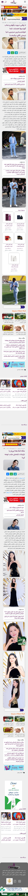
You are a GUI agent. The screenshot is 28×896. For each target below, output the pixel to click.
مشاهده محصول (20, 230)
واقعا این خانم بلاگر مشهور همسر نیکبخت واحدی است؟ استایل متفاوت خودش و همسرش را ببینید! (15, 172)
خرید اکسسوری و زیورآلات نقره (18, 78)
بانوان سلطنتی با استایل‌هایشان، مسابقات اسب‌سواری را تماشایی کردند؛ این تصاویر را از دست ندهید (14, 347)
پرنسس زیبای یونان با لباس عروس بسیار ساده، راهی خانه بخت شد (14, 352)
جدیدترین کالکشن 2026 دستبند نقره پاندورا (15, 84)
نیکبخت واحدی (20, 370)
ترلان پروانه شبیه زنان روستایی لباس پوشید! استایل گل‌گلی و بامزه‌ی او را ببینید (15, 341)
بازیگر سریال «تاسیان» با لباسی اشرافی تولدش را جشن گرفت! (14, 357)
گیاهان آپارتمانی (21, 81)
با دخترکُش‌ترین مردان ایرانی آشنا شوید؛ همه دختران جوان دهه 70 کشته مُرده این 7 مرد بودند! (14, 166)
